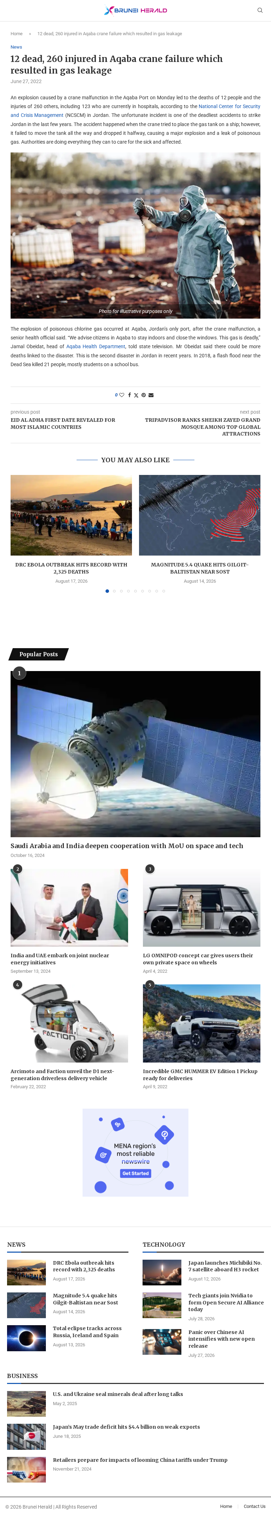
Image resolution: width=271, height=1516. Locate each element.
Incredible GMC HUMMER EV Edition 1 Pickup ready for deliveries (200, 1075)
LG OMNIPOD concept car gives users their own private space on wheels (198, 959)
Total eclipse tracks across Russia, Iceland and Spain (87, 1332)
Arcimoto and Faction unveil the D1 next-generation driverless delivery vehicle (62, 1075)
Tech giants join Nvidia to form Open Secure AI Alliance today (226, 1302)
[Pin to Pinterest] (143, 395)
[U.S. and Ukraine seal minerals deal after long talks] (26, 1404)
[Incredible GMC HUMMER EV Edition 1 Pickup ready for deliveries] (201, 1023)
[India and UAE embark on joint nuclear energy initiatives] (69, 908)
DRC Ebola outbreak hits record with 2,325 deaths (71, 568)
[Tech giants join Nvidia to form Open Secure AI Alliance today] (162, 1305)
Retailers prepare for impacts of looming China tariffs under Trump (140, 1460)
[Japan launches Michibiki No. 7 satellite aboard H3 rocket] (162, 1272)
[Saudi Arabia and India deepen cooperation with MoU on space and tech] (135, 754)
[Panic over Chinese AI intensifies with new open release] (162, 1342)
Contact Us (255, 1506)
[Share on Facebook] (129, 395)
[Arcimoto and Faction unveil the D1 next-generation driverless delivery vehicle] (69, 1023)
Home (17, 33)
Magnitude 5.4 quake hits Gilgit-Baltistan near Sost (200, 568)
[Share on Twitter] (136, 395)
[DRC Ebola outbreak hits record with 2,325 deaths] (71, 515)
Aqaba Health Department (95, 346)
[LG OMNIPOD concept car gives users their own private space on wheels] (201, 908)
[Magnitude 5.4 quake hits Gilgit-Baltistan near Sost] (199, 515)
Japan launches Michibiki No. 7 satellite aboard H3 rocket (225, 1266)
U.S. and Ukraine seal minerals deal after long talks (118, 1394)
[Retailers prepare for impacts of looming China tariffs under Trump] (26, 1470)
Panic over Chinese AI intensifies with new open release (221, 1339)
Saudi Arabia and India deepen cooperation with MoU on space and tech (127, 846)
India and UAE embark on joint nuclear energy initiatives (60, 959)
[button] (20, 534)
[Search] (260, 10)
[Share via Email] (151, 395)
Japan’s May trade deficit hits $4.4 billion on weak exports (126, 1427)
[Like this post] (121, 395)
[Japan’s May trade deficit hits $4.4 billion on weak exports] (26, 1436)
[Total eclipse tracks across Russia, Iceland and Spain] (26, 1338)
